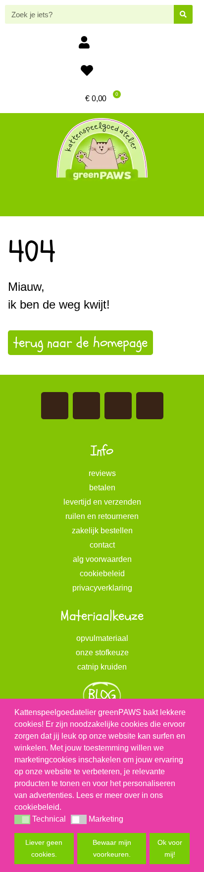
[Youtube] (86, 405)
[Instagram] (149, 405)
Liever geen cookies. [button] (43, 848)
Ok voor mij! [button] (169, 848)
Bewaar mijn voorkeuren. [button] (112, 848)
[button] (102, 200)
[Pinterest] (118, 405)
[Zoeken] (183, 14)
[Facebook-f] (54, 405)
